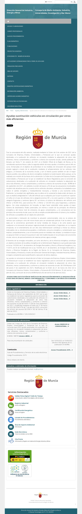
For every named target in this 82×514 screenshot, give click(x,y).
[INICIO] (38, 21)
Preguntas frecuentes (15, 66)
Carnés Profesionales (14, 31)
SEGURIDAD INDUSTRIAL (14, 106)
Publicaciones (12, 46)
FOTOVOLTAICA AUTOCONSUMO (17, 101)
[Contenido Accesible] (75, 2)
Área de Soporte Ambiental (25, 425)
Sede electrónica (21, 432)
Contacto (10, 81)
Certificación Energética (23, 410)
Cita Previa (19, 439)
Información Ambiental (15, 91)
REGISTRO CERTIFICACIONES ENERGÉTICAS (20, 86)
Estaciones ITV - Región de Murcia (18, 56)
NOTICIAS (10, 76)
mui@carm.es (38, 369)
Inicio (11, 110)
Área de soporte (12, 71)
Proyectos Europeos (14, 51)
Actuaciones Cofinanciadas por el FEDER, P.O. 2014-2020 (25, 61)
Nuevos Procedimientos (15, 36)
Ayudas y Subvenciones (15, 26)
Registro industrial (21, 403)
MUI (7, 110)
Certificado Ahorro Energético (18, 96)
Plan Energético (13, 41)
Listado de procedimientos (24, 418)
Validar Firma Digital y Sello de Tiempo (29, 396)
